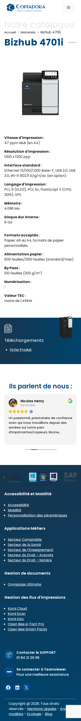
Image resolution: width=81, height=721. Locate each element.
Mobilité (14, 510)
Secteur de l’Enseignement (30, 549)
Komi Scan (16, 613)
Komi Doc (16, 618)
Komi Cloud (17, 608)
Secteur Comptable (25, 539)
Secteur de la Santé (24, 544)
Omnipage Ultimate (24, 584)
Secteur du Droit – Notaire (30, 560)
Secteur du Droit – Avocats (30, 555)
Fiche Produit (21, 349)
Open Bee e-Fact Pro (26, 624)
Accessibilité (18, 505)
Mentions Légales (41, 708)
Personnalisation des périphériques (37, 515)
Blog (48, 714)
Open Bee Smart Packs (27, 629)
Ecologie (34, 714)
